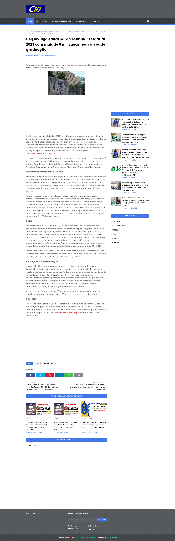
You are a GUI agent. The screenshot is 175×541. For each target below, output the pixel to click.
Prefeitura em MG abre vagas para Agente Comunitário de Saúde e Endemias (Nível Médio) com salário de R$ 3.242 (135, 154)
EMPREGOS (115, 243)
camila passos (33, 55)
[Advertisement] (66, 114)
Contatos (91, 529)
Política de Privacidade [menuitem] (61, 21)
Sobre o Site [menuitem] (41, 21)
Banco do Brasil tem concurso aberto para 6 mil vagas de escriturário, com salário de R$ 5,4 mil (93, 426)
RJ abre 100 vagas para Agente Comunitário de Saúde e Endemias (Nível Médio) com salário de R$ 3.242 (135, 123)
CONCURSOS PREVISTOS (120, 226)
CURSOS (38, 364)
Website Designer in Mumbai (85, 537)
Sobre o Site (93, 526)
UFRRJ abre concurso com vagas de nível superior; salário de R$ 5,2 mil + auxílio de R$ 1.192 (135, 202)
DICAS (113, 234)
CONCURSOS (116, 221)
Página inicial (31, 31)
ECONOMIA (115, 238)
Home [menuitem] (30, 21)
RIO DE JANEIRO (44, 31)
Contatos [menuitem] (81, 21)
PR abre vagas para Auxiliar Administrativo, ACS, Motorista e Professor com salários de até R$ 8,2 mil (135, 186)
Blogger (113, 537)
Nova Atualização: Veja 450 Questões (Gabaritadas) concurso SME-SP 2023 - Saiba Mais (37, 426)
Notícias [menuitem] (93, 21)
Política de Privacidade (73, 527)
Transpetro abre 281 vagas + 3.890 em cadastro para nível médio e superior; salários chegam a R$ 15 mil (134, 138)
